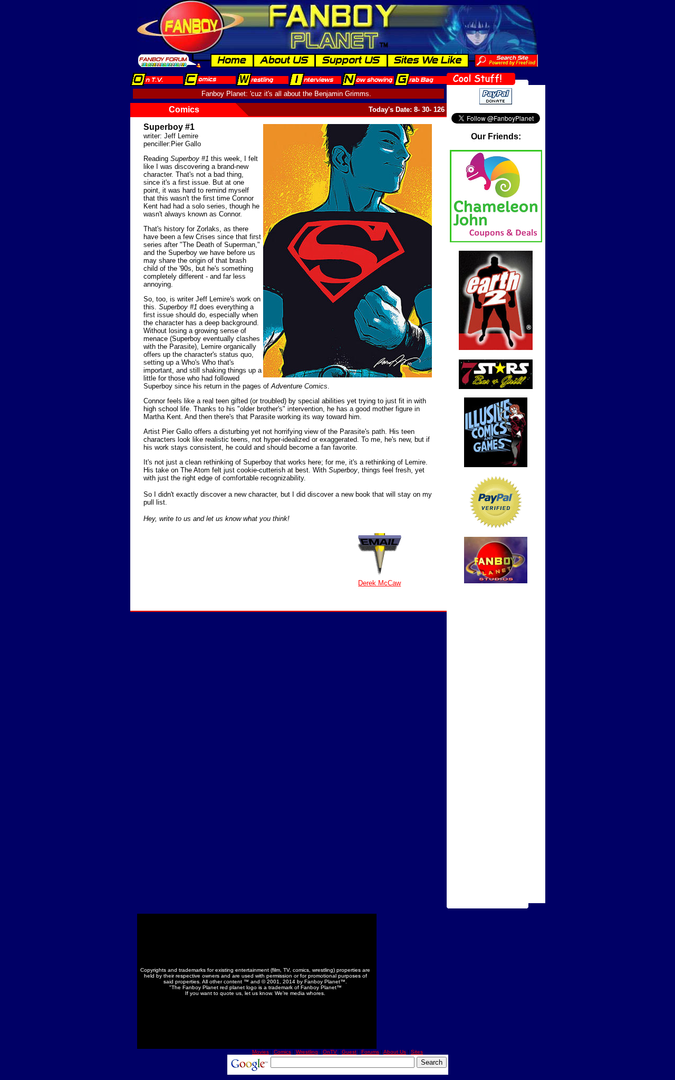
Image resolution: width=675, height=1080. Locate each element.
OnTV (330, 1052)
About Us (394, 1052)
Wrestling (307, 1052)
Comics (282, 1052)
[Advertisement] (495, 744)
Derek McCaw (379, 583)
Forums (370, 1052)
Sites (417, 1052)
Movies (260, 1052)
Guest (349, 1052)
